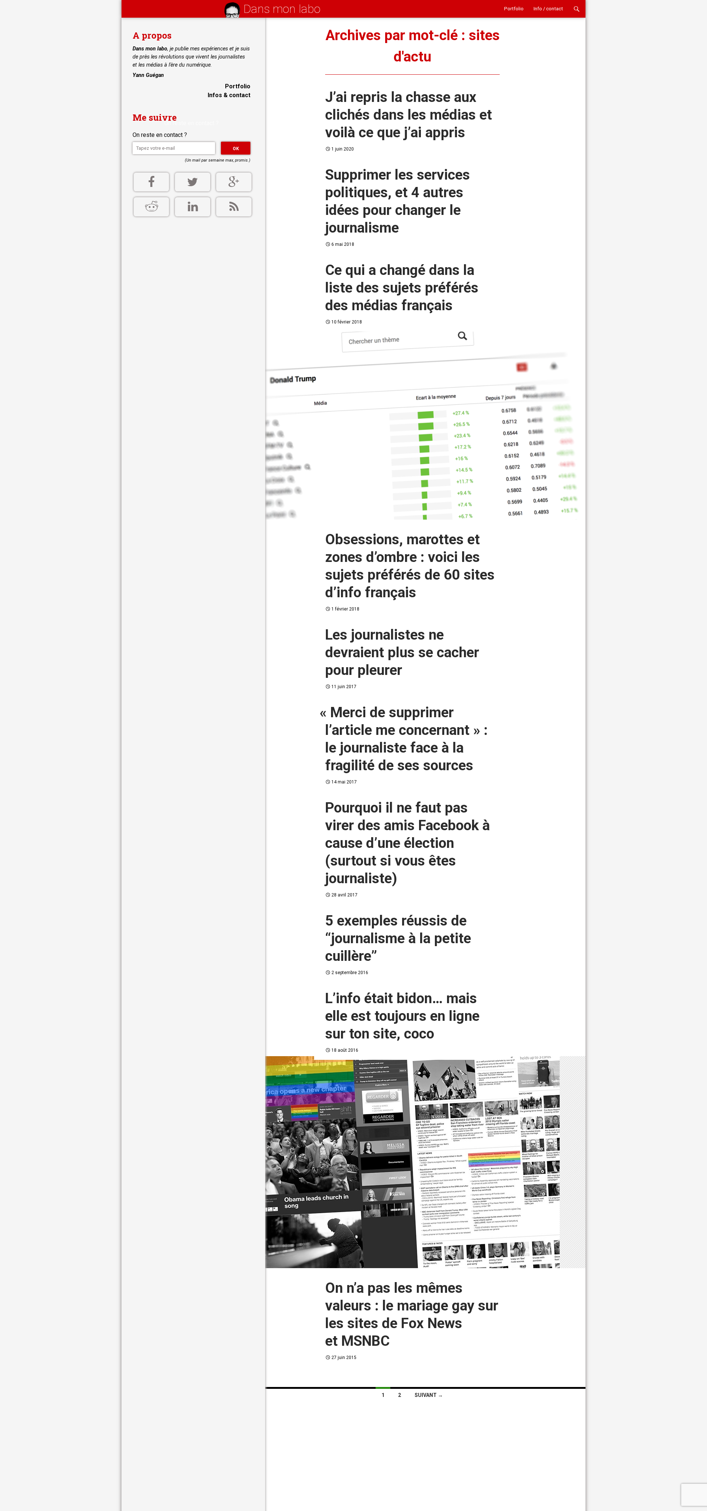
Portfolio (514, 8)
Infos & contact (229, 95)
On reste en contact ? (160, 134)
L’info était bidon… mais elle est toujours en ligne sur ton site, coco (402, 1016)
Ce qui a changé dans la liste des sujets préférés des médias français (401, 288)
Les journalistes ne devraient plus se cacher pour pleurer (402, 652)
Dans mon (281, 9)
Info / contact (548, 8)
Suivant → (429, 1395)
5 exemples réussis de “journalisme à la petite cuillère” (398, 938)
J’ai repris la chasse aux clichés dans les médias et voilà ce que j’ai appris (408, 115)
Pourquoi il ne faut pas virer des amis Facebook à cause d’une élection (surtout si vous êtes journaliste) (407, 843)
